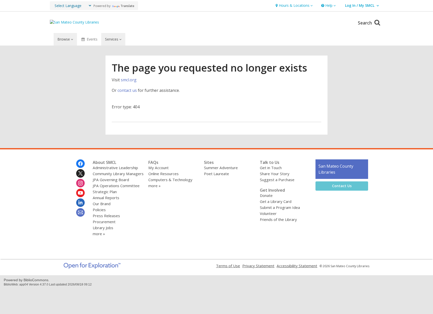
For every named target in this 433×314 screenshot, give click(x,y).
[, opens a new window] (92, 267)
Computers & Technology (170, 179)
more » (99, 233)
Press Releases (106, 215)
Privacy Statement (258, 265)
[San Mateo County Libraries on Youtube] (80, 193)
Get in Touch (271, 167)
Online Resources (163, 173)
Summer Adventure (221, 167)
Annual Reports (106, 197)
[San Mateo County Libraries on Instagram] (80, 183)
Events (92, 39)
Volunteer (268, 213)
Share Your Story (274, 173)
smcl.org (129, 80)
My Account (158, 167)
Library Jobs (103, 227)
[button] (293, 5)
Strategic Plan (105, 191)
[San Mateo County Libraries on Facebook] (80, 163)
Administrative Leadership (115, 167)
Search (365, 23)
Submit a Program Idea (280, 207)
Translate (127, 6)
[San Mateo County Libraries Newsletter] (80, 212)
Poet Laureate (216, 173)
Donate (266, 195)
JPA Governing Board (111, 179)
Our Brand (102, 203)
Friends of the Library (278, 219)
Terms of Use (228, 265)
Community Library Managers (118, 173)
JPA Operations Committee (116, 185)
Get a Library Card (275, 201)
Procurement (104, 221)
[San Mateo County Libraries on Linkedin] (80, 202)
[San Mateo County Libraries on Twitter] (80, 173)
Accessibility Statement (297, 265)
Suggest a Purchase (277, 179)
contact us (127, 90)
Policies (99, 209)
